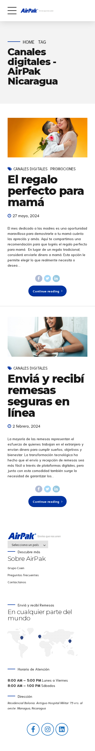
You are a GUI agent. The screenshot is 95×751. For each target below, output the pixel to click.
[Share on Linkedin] (56, 278)
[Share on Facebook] (38, 278)
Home (28, 42)
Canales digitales (30, 168)
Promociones (63, 168)
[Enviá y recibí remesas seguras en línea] (47, 337)
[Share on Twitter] (47, 278)
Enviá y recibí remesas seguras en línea (46, 396)
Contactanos (17, 582)
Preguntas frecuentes (23, 575)
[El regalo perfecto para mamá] (47, 138)
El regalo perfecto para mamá (46, 190)
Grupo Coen (16, 568)
